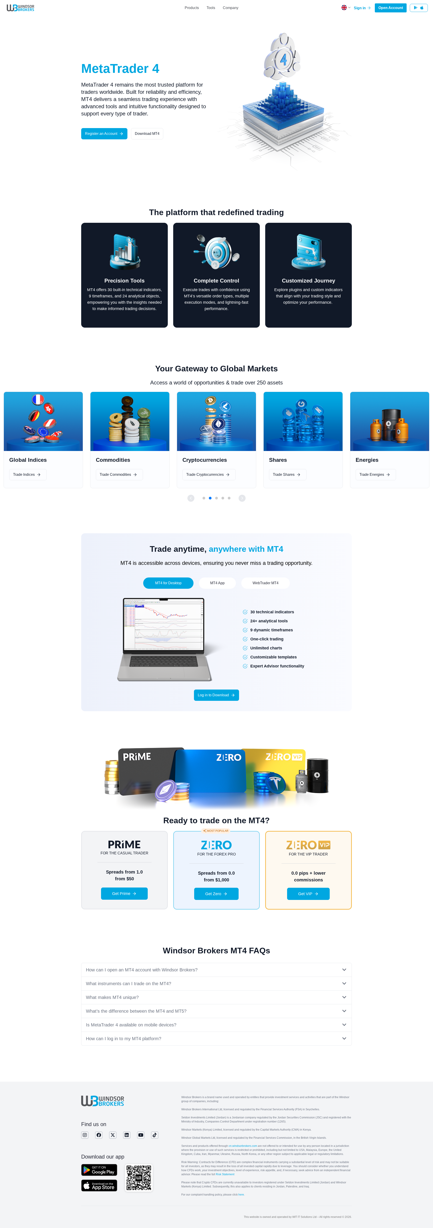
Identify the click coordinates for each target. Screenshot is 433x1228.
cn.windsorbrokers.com (243, 1146)
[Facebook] (98, 1135)
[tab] (168, 583)
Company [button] (230, 8)
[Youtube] (140, 1135)
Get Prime (121, 893)
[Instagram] (84, 1135)
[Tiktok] (154, 1135)
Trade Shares (197, 474)
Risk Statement (225, 1174)
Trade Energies (285, 474)
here (241, 1194)
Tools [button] (211, 8)
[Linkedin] (126, 1135)
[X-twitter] (112, 1135)
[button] (190, 498)
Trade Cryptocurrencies (118, 474)
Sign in (360, 8)
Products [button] (192, 8)
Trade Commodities (28, 474)
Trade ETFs (368, 474)
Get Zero (213, 894)
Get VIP (305, 894)
